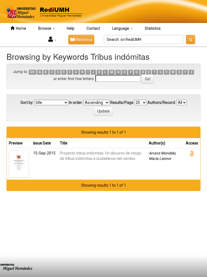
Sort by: (26, 102)
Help (70, 28)
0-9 (32, 72)
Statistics (153, 28)
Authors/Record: (161, 102)
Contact (93, 28)
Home (20, 28)
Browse (45, 28)
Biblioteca (83, 39)
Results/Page (121, 102)
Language (121, 28)
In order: (76, 102)
